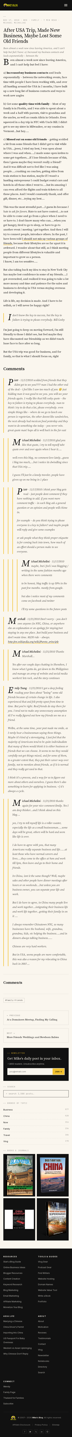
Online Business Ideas (14, 1267)
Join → (58, 1071)
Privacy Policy (41, 1425)
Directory (42, 1367)
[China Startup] (19, 1219)
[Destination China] (53, 1175)
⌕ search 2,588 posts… (20, 1093)
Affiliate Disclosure (21, 1425)
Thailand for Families (13, 1398)
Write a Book (44, 1296)
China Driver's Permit (13, 1327)
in (42, 1431)
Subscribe (8, 1403)
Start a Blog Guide (12, 1261)
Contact (42, 1344)
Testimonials (44, 1338)
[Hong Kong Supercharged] (53, 1219)
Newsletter (43, 1355)
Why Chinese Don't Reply (15, 1353)
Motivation (43, 1327)
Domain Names (45, 1284)
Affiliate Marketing (12, 1301)
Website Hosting (46, 1279)
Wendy (6, 1386)
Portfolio (42, 1301)
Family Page (9, 1392)
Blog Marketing (10, 1290)
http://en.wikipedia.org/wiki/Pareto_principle (33, 642)
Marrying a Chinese (12, 1321)
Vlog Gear (43, 1261)
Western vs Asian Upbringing (17, 1348)
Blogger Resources (12, 1273)
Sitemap (55, 1425)
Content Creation (11, 1279)
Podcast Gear (44, 1267)
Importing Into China (13, 1332)
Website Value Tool (47, 1290)
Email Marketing (11, 1296)
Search (41, 1372)
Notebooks (43, 1361)
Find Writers (44, 1273)
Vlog (40, 1349)
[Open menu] (66, 5)
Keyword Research (12, 1284)
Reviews (42, 1332)
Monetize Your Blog (13, 1307)
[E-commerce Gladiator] (19, 1175)
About (41, 1321)
